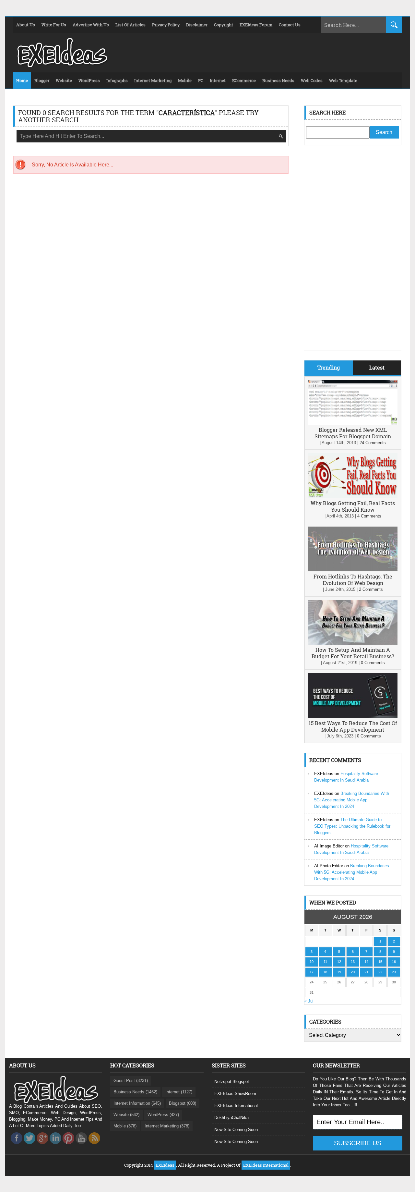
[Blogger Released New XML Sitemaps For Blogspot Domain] (352, 423)
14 (366, 962)
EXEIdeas (323, 773)
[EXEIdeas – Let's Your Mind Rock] (61, 65)
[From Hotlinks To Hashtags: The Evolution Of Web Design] (352, 569)
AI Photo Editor (328, 865)
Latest (377, 367)
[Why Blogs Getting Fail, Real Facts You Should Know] (352, 496)
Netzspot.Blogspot (231, 1081)
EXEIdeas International (236, 1105)
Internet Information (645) (137, 1103)
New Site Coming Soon (236, 1129)
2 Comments (371, 589)
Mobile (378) (124, 1126)
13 (353, 962)
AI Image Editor (329, 846)
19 (339, 972)
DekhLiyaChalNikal (232, 1117)
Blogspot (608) (182, 1103)
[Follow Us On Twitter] (29, 1145)
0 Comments (373, 662)
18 (325, 972)
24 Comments (373, 442)
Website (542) (126, 1114)
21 (366, 972)
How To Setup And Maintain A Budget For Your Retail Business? (353, 653)
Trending (328, 367)
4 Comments (369, 516)
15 (380, 962)
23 (394, 972)
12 (339, 962)
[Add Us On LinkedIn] (55, 1145)
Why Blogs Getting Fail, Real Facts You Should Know (353, 506)
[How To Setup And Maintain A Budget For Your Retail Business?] (352, 643)
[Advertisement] (352, 252)
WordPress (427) (163, 1114)
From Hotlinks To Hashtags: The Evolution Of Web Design (353, 579)
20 (353, 972)
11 (325, 962)
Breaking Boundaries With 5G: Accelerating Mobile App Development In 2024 (351, 800)
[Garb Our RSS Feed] (94, 1145)
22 (380, 972)
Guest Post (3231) (130, 1080)
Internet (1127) (178, 1091)
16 (394, 962)
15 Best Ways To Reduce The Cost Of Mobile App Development (353, 726)
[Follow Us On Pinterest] (68, 1145)
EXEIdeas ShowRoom (235, 1093)
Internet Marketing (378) (167, 1126)
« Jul (309, 1001)
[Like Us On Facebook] (16, 1145)
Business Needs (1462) (135, 1091)
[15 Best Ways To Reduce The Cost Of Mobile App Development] (352, 716)
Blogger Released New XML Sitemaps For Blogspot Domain (352, 433)
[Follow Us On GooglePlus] (42, 1145)
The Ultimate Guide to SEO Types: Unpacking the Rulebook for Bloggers (352, 826)
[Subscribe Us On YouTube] (81, 1145)
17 (312, 972)
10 (312, 962)
